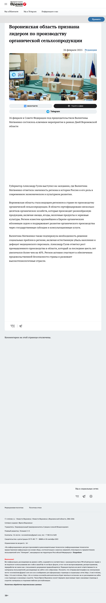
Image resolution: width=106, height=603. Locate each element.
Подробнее (77, 552)
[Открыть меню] (5, 4)
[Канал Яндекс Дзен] (75, 106)
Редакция (91, 49)
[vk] (12, 326)
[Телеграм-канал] (53, 111)
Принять (96, 19)
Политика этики (35, 508)
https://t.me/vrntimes (92, 572)
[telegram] (21, 326)
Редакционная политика (14, 508)
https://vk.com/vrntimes (13, 575)
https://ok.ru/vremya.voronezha (35, 575)
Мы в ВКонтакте (11, 11)
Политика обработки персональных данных (23, 584)
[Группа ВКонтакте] (30, 106)
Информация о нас (50, 11)
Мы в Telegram (30, 11)
